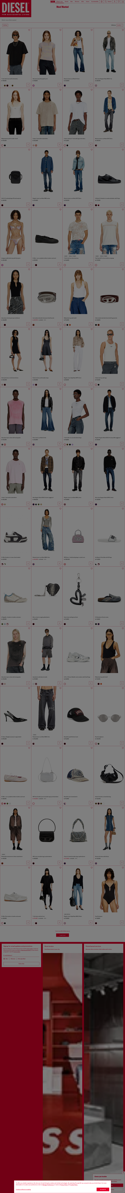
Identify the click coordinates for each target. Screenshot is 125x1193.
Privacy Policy (64, 1184)
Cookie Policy (73, 1184)
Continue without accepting (23, 1189)
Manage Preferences (48, 1184)
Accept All (103, 1189)
